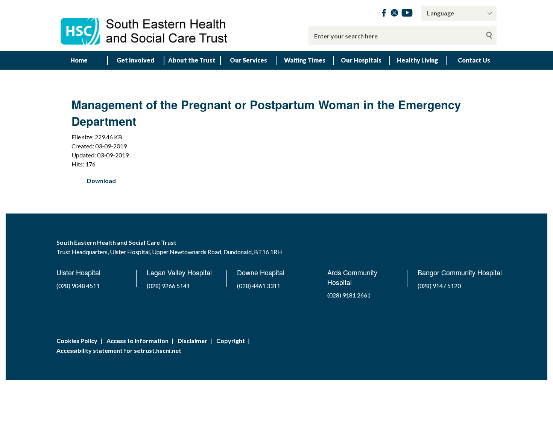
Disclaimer (192, 340)
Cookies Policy (76, 340)
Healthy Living (417, 60)
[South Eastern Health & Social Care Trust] (145, 25)
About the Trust (192, 60)
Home (79, 60)
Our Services (248, 60)
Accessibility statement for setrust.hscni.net (118, 350)
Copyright (230, 340)
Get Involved (135, 60)
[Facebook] (384, 14)
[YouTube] (407, 14)
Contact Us (474, 60)
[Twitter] (394, 14)
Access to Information (137, 340)
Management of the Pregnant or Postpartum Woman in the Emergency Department (266, 113)
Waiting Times (304, 60)
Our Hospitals (361, 60)
